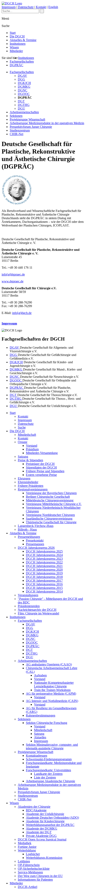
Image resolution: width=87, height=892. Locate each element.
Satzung (23, 456)
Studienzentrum (20, 130)
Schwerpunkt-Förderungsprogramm (49, 759)
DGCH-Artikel (27, 887)
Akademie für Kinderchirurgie (45, 821)
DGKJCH (24, 83)
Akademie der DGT (39, 832)
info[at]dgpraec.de (13, 274)
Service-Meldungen (30, 872)
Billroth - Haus (27, 529)
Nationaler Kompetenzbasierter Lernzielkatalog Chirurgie (54, 684)
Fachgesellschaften (22, 61)
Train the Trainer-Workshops (52, 690)
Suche (22, 427)
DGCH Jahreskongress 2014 (44, 591)
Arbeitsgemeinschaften (24, 112)
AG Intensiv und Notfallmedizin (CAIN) (52, 701)
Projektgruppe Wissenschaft (27, 119)
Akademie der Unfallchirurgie (45, 814)
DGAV (22, 75)
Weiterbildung (27, 850)
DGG (21, 79)
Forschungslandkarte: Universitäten (48, 770)
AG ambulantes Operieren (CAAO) (49, 664)
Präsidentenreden (29, 606)
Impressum (9, 7)
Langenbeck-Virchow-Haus (35, 526)
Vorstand (31, 445)
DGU (21, 108)
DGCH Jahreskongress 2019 (44, 573)
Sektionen (16, 116)
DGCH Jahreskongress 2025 (44, 551)
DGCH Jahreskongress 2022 (44, 562)
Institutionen (17, 43)
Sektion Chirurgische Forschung (46, 722)
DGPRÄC (16, 65)
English (53, 7)
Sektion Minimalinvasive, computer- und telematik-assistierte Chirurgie (52, 746)
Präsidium (32, 449)
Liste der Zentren (45, 777)
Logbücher (33, 854)
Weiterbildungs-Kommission (44, 857)
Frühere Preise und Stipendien (45, 471)
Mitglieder (16, 51)
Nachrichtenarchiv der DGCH (37, 609)
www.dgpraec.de (12, 281)
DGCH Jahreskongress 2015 (44, 588)
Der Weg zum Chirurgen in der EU (40, 876)
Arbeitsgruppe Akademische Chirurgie (50, 781)
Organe (22, 442)
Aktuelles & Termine (23, 40)
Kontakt (41, 7)
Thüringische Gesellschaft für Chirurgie (51, 522)
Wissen (14, 47)
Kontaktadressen (36, 755)
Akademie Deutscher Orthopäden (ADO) (52, 817)
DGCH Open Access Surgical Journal (42, 839)
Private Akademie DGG (41, 836)
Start (13, 32)
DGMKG (24, 86)
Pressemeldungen (29, 536)
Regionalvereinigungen (33, 489)
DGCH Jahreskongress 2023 (44, 558)
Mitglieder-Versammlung (42, 453)
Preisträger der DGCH (40, 464)
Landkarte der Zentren (48, 774)
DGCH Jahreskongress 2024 (44, 555)
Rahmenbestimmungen (40, 715)
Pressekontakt (35, 540)
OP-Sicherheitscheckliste (34, 868)
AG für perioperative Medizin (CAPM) (51, 693)
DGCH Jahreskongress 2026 (36, 547)
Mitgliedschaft (27, 434)
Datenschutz (26, 7)
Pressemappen (35, 544)
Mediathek (24, 843)
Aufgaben (40, 675)
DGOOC (24, 94)
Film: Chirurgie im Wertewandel (38, 613)
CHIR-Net (16, 134)
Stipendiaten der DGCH (41, 467)
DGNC (22, 90)
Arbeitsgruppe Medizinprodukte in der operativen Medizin (47, 123)
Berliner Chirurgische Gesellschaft (48, 496)
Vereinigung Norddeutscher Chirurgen (50, 515)
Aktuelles (40, 737)
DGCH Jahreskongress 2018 (44, 577)
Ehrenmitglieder (28, 482)
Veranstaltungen (28, 595)
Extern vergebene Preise (41, 474)
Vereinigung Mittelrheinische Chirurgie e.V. (54, 504)
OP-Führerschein (29, 865)
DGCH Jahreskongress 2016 (44, 584)
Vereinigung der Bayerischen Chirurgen (51, 493)
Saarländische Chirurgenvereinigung (49, 518)
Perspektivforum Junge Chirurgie (31, 126)
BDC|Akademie (36, 810)
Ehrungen (24, 478)
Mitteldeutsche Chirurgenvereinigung (49, 500)
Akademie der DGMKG (41, 828)
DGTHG (24, 105)
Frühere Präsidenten (30, 485)
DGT (21, 101)
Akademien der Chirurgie (34, 806)
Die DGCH (17, 36)
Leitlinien (24, 861)
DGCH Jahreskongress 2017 (44, 580)
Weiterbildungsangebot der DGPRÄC (50, 825)
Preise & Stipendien (30, 460)
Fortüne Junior (27, 846)
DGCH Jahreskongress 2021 (44, 566)
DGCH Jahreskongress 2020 (44, 569)
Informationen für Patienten (35, 879)
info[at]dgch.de (22, 313)
